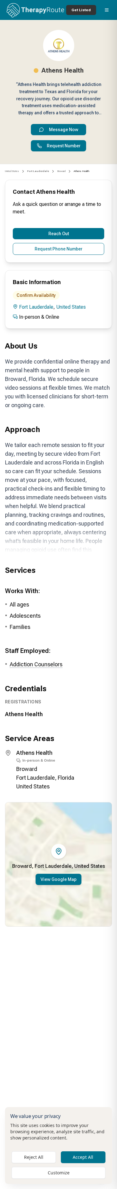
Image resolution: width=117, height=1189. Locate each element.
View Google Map (58, 879)
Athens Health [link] (81, 171)
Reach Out (58, 233)
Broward (61, 171)
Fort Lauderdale (36, 307)
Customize (59, 1173)
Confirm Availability (36, 295)
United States (12, 171)
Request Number (63, 145)
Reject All (33, 1157)
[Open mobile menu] (106, 10)
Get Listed (81, 10)
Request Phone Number (58, 248)
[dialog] (58, 1145)
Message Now (63, 129)
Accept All (83, 1157)
